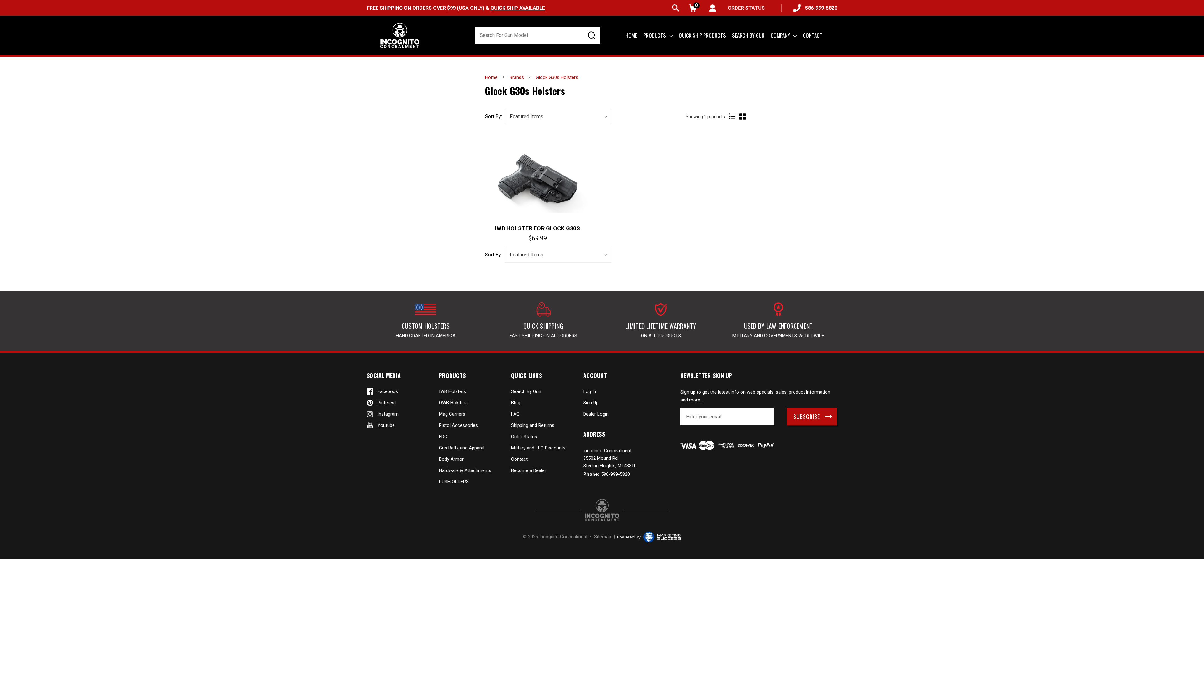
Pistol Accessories (458, 425)
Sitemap (602, 536)
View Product (537, 178)
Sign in (712, 8)
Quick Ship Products (702, 35)
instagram (388, 414)
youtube (386, 425)
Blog (515, 403)
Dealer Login (596, 414)
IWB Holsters (452, 391)
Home (631, 35)
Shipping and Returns (532, 425)
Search (675, 8)
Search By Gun (526, 391)
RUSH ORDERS (454, 482)
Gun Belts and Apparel (461, 448)
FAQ (515, 414)
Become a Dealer (528, 470)
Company (781, 35)
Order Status (524, 436)
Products (655, 35)
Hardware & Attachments (465, 470)
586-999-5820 (821, 8)
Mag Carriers (452, 414)
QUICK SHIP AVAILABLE (517, 8)
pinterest (387, 403)
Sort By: (493, 116)
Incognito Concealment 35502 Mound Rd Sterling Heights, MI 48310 (609, 458)
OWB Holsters (453, 403)
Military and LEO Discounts (538, 448)
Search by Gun (748, 35)
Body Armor (451, 459)
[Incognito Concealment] (602, 510)
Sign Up (591, 403)
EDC (443, 436)
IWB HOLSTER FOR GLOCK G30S (537, 228)
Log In (589, 391)
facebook (388, 391)
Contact (812, 35)
